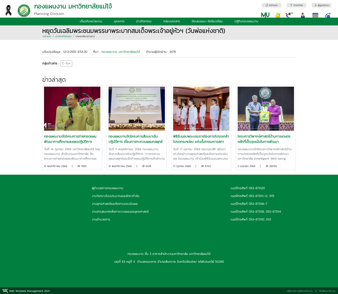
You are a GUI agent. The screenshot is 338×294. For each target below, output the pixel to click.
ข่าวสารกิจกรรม (63, 36)
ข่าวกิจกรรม (144, 21)
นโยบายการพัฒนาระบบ (300, 291)
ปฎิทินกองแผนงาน (246, 21)
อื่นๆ (67, 63)
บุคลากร (119, 21)
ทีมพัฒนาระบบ (327, 291)
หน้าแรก (47, 36)
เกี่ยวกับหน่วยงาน (91, 21)
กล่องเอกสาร (171, 21)
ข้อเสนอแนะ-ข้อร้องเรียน (207, 21)
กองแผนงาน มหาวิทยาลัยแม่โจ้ (120, 51)
